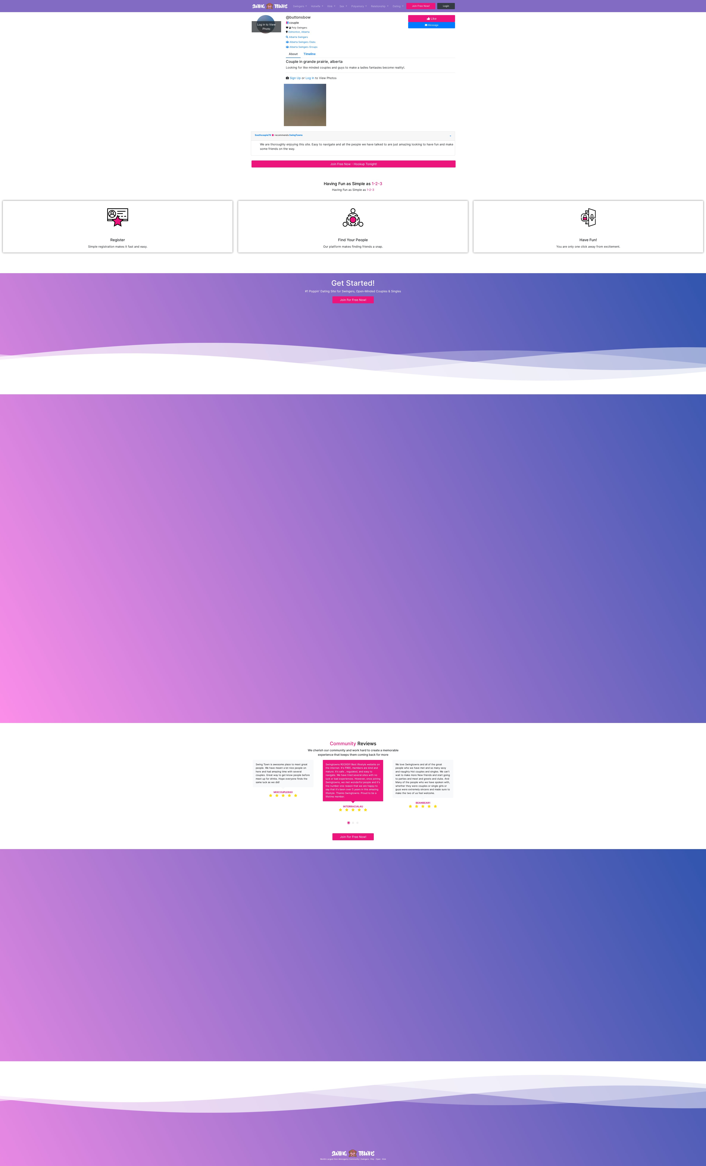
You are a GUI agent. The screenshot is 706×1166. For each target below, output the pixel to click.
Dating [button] (397, 6)
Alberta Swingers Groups (303, 47)
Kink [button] (330, 6)
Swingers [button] (299, 6)
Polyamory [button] (358, 6)
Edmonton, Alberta (298, 32)
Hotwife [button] (316, 6)
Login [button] (446, 5)
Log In (310, 78)
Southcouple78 (263, 135)
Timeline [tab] (309, 54)
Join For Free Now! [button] (353, 300)
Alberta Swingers (298, 37)
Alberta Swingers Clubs (302, 42)
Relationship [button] (378, 6)
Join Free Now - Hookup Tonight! (353, 164)
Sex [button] (342, 6)
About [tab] (293, 54)
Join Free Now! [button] (421, 5)
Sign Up (296, 78)
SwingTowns (296, 135)
